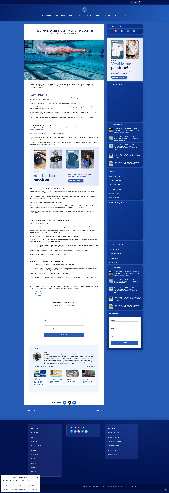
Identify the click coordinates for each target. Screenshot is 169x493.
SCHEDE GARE (113, 262)
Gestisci (32, 485)
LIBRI (121, 487)
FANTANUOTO (60, 15)
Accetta (8, 485)
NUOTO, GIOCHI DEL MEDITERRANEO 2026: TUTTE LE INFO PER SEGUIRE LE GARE (126, 163)
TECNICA (88, 15)
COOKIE (33, 463)
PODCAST (116, 487)
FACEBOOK (38, 292)
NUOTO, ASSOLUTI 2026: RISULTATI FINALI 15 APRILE (72, 381)
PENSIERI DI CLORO (67, 34)
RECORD (116, 15)
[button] (37, 477)
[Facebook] (122, 31)
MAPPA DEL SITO (36, 467)
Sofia (58, 34)
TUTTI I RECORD (113, 258)
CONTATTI (34, 441)
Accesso (137, 487)
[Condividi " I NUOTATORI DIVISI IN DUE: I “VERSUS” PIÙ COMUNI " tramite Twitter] (69, 403)
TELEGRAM (38, 295)
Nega (20, 485)
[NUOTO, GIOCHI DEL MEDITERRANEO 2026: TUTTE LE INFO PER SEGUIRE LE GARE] (111, 163)
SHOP (125, 15)
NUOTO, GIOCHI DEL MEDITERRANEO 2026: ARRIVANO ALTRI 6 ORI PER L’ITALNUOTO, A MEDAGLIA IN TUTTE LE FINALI (125, 147)
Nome (45, 312)
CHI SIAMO (34, 432)
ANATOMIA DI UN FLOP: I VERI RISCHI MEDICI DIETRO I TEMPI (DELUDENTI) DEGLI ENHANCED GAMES (40, 382)
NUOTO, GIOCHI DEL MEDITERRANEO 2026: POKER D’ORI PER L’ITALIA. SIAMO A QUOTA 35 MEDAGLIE (126, 138)
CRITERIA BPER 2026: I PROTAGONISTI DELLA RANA (87, 381)
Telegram (45, 288)
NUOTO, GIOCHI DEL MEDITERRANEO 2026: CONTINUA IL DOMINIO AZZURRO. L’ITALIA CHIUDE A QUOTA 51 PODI (126, 130)
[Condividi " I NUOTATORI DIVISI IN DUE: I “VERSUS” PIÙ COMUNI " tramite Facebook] (64, 403)
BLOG (79, 15)
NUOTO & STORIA (114, 193)
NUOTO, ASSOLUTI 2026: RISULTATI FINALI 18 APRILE (56, 381)
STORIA (107, 15)
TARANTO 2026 (46, 15)
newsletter (93, 286)
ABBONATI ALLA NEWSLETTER (65, 305)
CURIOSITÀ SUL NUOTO (115, 185)
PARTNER (34, 450)
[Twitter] (128, 31)
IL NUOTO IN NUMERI (115, 181)
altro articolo (39, 129)
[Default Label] (134, 31)
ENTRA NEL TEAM (36, 446)
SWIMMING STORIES (115, 189)
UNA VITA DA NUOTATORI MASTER (51, 2)
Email (45, 320)
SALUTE (98, 15)
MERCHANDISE (35, 471)
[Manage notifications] (165, 489)
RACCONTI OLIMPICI (115, 254)
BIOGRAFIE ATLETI (114, 250)
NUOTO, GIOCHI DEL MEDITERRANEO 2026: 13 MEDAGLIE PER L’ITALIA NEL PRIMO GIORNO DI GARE (127, 156)
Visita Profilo (92, 366)
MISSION (33, 437)
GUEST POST (35, 454)
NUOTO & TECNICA (114, 176)
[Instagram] (115, 31)
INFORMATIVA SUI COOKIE (10, 489)
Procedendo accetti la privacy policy (57, 328)
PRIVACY (33, 458)
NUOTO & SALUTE (114, 197)
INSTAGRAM (38, 293)
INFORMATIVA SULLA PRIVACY (28, 489)
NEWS (71, 15)
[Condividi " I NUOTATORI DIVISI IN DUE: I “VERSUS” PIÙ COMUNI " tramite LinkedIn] (74, 403)
